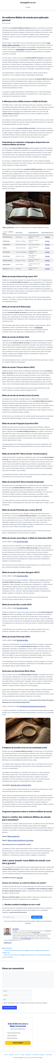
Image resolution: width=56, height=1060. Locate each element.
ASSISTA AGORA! (18, 1043)
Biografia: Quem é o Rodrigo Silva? (21, 785)
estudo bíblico (20, 49)
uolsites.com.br (8, 942)
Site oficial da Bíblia (22, 541)
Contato (22, 1054)
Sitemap (11, 1054)
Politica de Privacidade (38, 1054)
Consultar (47, 244)
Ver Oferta (47, 237)
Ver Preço (47, 241)
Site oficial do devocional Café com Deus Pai (33, 706)
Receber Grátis (37, 917)
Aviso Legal (49, 1054)
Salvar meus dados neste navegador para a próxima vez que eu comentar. (25, 1003)
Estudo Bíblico (8, 948)
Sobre (6, 1054)
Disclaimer (28, 1054)
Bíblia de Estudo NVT (13, 836)
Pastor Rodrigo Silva (26, 938)
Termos (17, 1054)
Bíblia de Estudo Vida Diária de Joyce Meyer (21, 840)
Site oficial (20, 877)
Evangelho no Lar (28, 2)
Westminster (39, 327)
